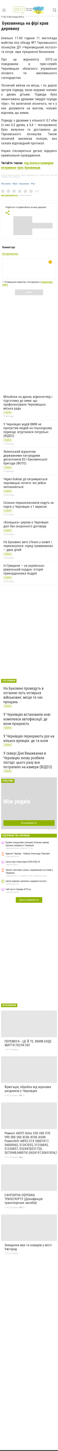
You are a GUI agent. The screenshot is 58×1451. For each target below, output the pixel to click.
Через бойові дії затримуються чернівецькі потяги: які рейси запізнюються (25, 483)
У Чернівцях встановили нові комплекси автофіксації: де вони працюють (26, 719)
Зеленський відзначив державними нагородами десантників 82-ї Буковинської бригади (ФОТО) (25, 457)
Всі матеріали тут (29, 823)
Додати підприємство (29, 900)
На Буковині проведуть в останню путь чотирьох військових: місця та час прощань (23, 695)
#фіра (15, 183)
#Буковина (6, 183)
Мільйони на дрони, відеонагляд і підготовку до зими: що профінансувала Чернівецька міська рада (27, 402)
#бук (33, 183)
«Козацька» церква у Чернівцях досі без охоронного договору (26, 524)
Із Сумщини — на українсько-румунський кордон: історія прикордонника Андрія (24, 569)
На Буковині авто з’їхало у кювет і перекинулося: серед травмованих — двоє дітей (28, 546)
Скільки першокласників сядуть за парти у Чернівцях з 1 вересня (28, 505)
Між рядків (16, 801)
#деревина (24, 183)
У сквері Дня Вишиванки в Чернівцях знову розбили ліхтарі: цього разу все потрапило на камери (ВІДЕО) (27, 760)
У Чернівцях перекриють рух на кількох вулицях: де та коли (28, 738)
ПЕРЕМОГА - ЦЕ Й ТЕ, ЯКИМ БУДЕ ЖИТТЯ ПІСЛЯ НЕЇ (28, 1043)
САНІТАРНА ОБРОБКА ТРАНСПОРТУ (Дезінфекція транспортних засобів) (24, 1199)
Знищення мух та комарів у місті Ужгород (28, 1247)
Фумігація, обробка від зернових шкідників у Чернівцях (28, 1089)
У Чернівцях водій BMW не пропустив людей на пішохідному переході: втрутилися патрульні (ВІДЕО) (27, 430)
